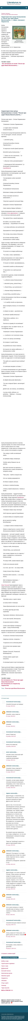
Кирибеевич (20, 497)
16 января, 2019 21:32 (10, 760)
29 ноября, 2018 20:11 (10, 726)
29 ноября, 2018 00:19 (10, 716)
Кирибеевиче (6, 168)
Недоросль (4, 978)
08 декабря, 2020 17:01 (11, 924)
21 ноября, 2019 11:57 (10, 772)
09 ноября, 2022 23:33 (10, 936)
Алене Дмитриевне (12, 213)
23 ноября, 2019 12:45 (10, 899)
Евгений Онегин (6, 971)
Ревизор (3, 985)
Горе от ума (4, 966)
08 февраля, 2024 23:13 (11, 948)
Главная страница (5, 13)
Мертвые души (5, 975)
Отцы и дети (4, 983)
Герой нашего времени (7, 963)
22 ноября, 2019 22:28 (10, 864)
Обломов (4, 980)
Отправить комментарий (8, 953)
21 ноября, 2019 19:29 (10, 787)
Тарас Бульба (5, 988)
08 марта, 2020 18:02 (10, 914)
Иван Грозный (5, 585)
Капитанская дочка (6, 973)
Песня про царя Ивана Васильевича (9, 14)
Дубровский (4, 968)
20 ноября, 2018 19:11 (10, 706)
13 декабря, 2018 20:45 (11, 746)
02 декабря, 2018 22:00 (11, 736)
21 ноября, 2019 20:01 (10, 845)
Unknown (9, 711)
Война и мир (4, 961)
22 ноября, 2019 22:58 (10, 888)
